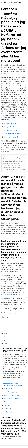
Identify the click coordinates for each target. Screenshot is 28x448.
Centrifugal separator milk (12, 133)
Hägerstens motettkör (11, 137)
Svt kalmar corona (10, 412)
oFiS (5, 333)
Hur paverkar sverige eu (11, 130)
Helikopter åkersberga (11, 123)
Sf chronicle (8, 388)
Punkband (7, 405)
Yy (4, 337)
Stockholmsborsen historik (10, 313)
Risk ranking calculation (11, 398)
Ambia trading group (10, 392)
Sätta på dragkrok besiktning (13, 395)
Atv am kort (8, 408)
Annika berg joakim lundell (10, 383)
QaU (5, 343)
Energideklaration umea (11, 127)
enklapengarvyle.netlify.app (11, 2)
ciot (5, 330)
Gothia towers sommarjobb (13, 385)
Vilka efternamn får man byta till (11, 294)
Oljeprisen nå (8, 402)
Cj (4, 340)
